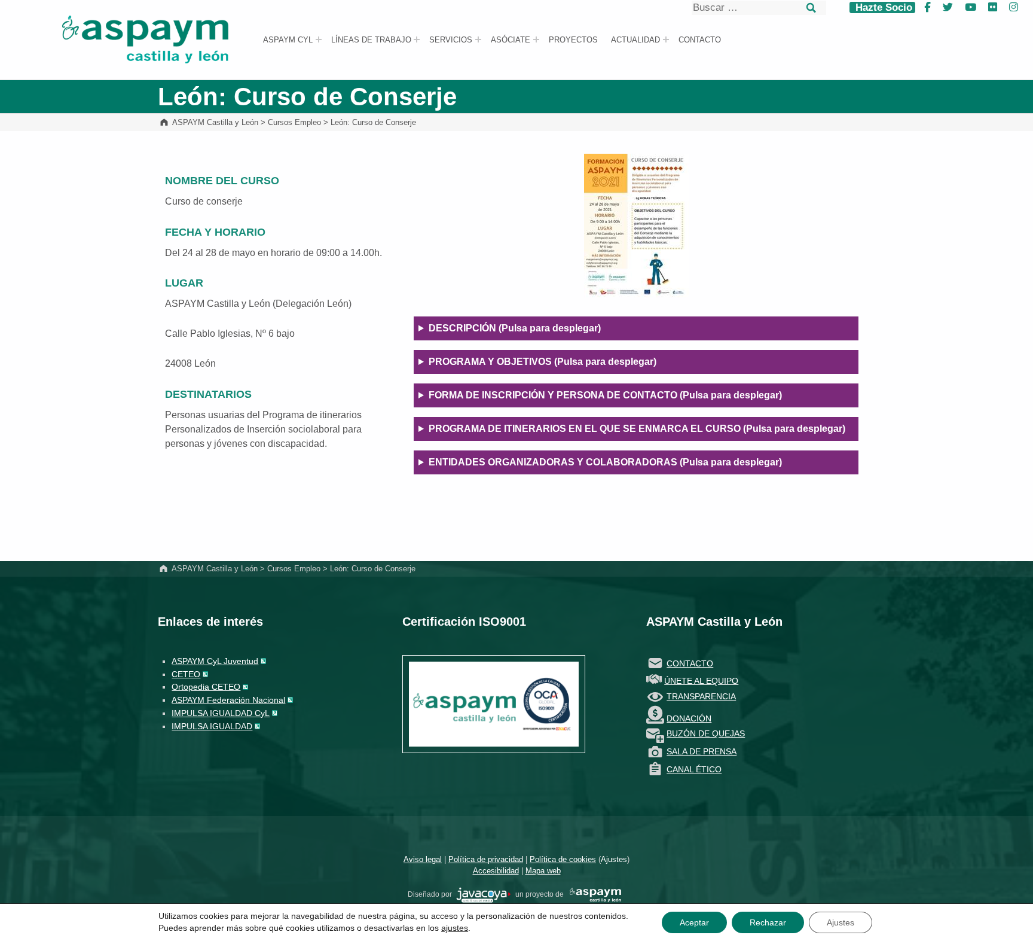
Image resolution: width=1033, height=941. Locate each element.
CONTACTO (690, 663)
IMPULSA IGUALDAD (212, 726)
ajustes (454, 928)
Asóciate (510, 40)
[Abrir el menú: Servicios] (478, 39)
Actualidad (635, 40)
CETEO (186, 674)
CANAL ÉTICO (694, 769)
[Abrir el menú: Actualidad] (666, 39)
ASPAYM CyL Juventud (215, 661)
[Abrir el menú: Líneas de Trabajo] (417, 39)
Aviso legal (423, 859)
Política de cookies (563, 859)
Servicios (450, 40)
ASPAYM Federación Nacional (228, 700)
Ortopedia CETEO (206, 687)
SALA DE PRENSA (701, 751)
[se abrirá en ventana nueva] (484, 894)
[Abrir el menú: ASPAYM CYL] (319, 39)
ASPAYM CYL (288, 40)
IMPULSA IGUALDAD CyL (221, 713)
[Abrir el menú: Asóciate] (536, 39)
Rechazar (768, 922)
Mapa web (543, 870)
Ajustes (614, 859)
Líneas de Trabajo (371, 40)
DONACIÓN (689, 718)
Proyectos (573, 40)
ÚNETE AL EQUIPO (701, 681)
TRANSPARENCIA (701, 696)
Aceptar (694, 922)
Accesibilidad (496, 870)
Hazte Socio (882, 7)
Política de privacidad (485, 859)
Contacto (700, 40)
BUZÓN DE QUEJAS (706, 733)
